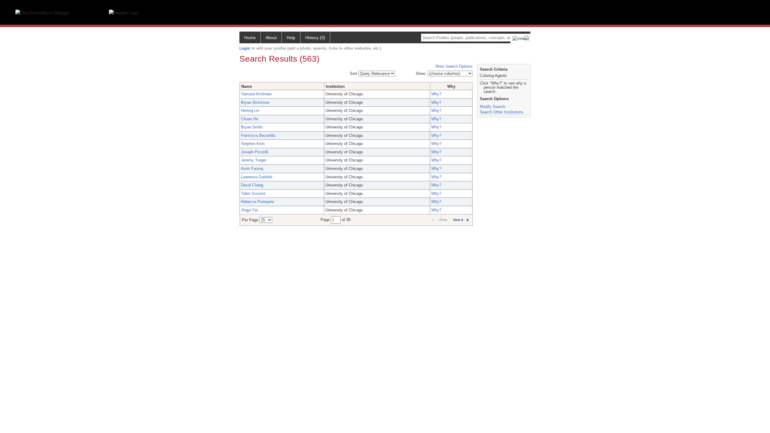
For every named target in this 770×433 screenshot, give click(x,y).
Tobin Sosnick (253, 193)
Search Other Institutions (501, 112)
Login (244, 48)
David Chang (252, 185)
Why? (436, 94)
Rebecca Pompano (257, 201)
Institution (335, 86)
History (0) (315, 37)
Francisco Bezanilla (258, 135)
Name (246, 86)
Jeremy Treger (253, 160)
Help (291, 37)
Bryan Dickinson (255, 102)
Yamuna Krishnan (256, 94)
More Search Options (454, 66)
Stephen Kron (253, 143)
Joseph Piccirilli (254, 152)
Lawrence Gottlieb (256, 177)
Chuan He (249, 119)
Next (456, 220)
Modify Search (492, 106)
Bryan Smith (252, 127)
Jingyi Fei (249, 210)
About (271, 37)
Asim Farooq (252, 168)
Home (250, 37)
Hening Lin (250, 110)
